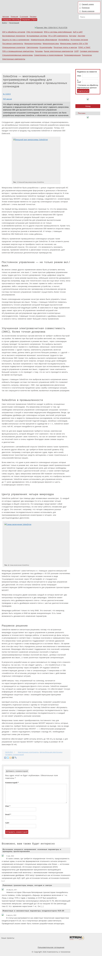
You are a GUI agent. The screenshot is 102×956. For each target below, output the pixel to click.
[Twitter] (8, 757)
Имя (79, 76)
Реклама (33, 16)
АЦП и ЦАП (77, 32)
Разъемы (39, 51)
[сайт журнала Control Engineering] (93, 938)
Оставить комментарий (14, 754)
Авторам (5, 16)
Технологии (87, 55)
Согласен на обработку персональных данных (87, 86)
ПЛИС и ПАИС (84, 47)
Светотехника (32, 47)
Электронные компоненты (13, 59)
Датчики (72, 36)
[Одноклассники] (10, 757)
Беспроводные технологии (13, 36)
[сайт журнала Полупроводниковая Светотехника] (57, 938)
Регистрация (14, 23)
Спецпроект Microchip (11, 19)
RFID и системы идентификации (58, 32)
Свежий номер (88, 4)
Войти (4, 23)
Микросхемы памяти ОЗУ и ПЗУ (74, 43)
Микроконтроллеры (33, 43)
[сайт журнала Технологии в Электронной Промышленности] (39, 938)
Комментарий (12, 783)
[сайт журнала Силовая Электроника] (23, 938)
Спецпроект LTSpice (29, 19)
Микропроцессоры (51, 43)
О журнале (24, 16)
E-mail (79, 81)
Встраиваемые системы (37, 36)
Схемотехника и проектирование (48, 55)
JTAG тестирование (34, 32)
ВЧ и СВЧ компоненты (58, 36)
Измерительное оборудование (44, 39)
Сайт (7, 823)
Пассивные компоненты (12, 43)
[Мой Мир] (13, 757)
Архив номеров (88, 11)
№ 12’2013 (7, 94)
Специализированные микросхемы (17, 55)
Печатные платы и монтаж (65, 47)
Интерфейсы (63, 39)
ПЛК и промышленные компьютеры (18, 51)
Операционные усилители (13, 47)
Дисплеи (81, 36)
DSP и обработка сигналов (13, 32)
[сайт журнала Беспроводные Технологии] (77, 938)
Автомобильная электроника (51, 752)
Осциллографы (45, 47)
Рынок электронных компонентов (58, 51)
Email (8, 814)
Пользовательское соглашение (51, 947)
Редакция (14, 16)
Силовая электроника (89, 51)
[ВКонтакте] (5, 757)
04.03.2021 (9, 752)
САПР (76, 51)
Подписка (86, 8)
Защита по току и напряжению (15, 39)
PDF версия (7, 99)
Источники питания (79, 39)
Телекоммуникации (72, 55)
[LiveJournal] (15, 757)
